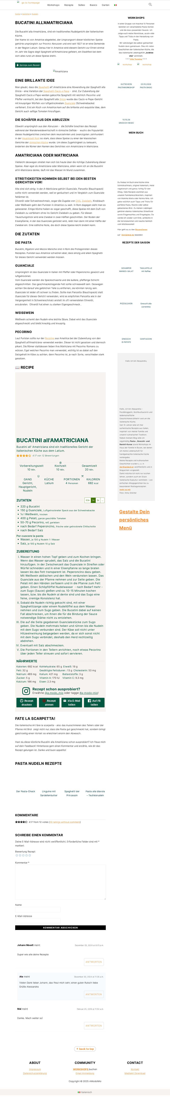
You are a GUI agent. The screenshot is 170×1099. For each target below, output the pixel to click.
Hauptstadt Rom (31, 138)
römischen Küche (38, 142)
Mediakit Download (135, 1073)
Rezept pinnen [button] (50, 702)
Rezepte (68, 5)
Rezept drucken (27, 702)
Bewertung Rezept (25, 851)
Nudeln (35, 14)
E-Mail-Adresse (23, 916)
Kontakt (135, 1069)
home (17, 14)
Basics (93, 5)
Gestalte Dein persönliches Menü (134, 520)
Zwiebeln (87, 201)
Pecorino (50, 338)
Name (18, 905)
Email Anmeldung (85, 1073)
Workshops (53, 5)
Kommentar (22, 862)
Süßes (81, 5)
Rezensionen (141, 229)
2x (98, 500)
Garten (105, 5)
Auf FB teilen (96, 702)
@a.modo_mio (54, 692)
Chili (78, 201)
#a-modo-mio (89, 692)
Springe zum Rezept (29, 65)
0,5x (88, 500)
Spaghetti (44, 87)
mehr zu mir (125, 490)
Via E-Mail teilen (73, 702)
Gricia (62, 99)
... (102, 500)
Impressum (35, 1069)
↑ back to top (85, 1048)
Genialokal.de (127, 235)
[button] (17, 456)
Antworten (94, 962)
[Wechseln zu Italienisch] (115, 5)
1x (93, 500)
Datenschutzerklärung (35, 1073)
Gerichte (26, 14)
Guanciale (70, 103)
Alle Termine (136, 59)
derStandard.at (127, 467)
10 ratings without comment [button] (65, 822)
